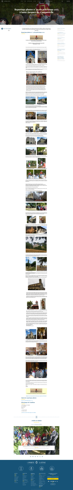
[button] (62, 1)
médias (32, 479)
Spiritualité (25, 480)
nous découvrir (42, 473)
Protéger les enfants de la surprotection (61, 38)
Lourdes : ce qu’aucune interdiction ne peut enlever (61, 43)
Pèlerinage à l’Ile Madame (61, 28)
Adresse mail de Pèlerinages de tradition (29, 412)
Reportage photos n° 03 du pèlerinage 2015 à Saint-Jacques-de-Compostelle (36, 446)
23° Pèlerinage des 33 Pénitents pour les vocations (61, 32)
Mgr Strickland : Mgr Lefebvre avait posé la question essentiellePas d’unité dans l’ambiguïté (60, 57)
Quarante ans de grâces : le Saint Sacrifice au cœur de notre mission (61, 50)
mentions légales (41, 486)
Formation (25, 473)
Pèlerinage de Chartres (38, 424)
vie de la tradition (33, 473)
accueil (16, 473)
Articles (16, 480)
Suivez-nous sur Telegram (7, 28)
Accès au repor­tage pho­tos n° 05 (27, 400)
